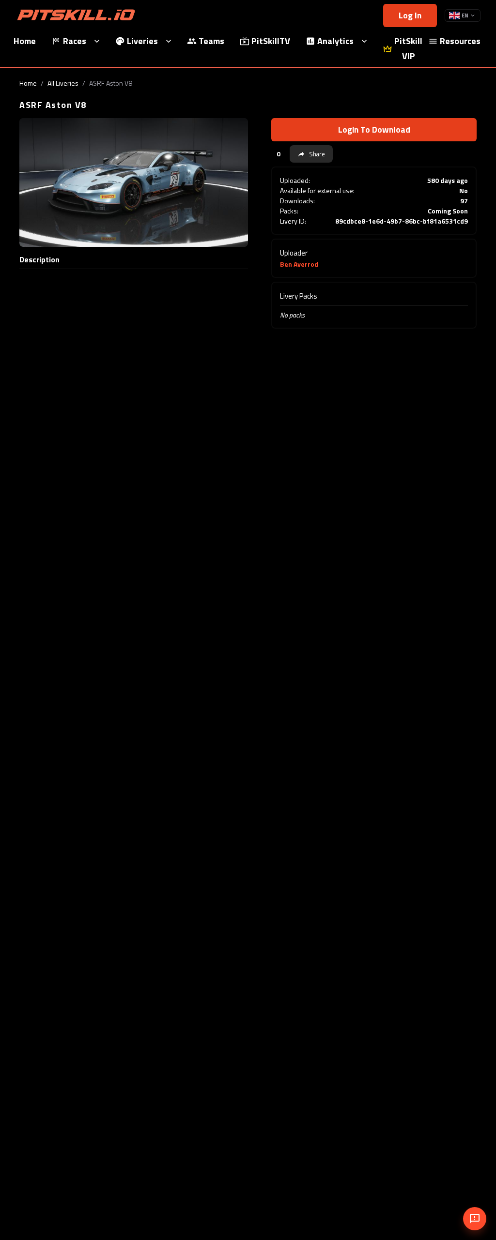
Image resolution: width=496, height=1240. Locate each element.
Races (74, 40)
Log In (410, 15)
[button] (311, 154)
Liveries (142, 40)
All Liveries (62, 83)
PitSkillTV (270, 40)
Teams (211, 40)
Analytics (335, 40)
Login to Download (374, 129)
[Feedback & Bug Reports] (474, 1218)
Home (28, 83)
